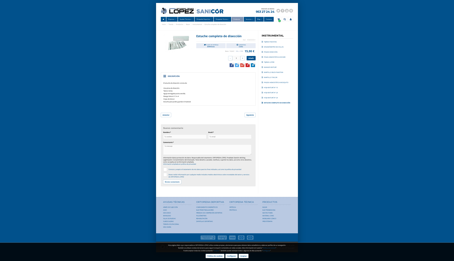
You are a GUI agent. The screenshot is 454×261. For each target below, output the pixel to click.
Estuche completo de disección (215, 24)
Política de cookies (269, 248)
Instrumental (197, 24)
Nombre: (167, 132)
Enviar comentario (172, 182)
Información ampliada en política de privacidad (179, 164)
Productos (179, 24)
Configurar (266, 251)
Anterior (166, 115)
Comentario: (168, 142)
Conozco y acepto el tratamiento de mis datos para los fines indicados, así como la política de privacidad (204, 169)
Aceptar (216, 251)
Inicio (164, 24)
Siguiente (250, 115)
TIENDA (170, 24)
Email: (211, 132)
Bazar (188, 24)
